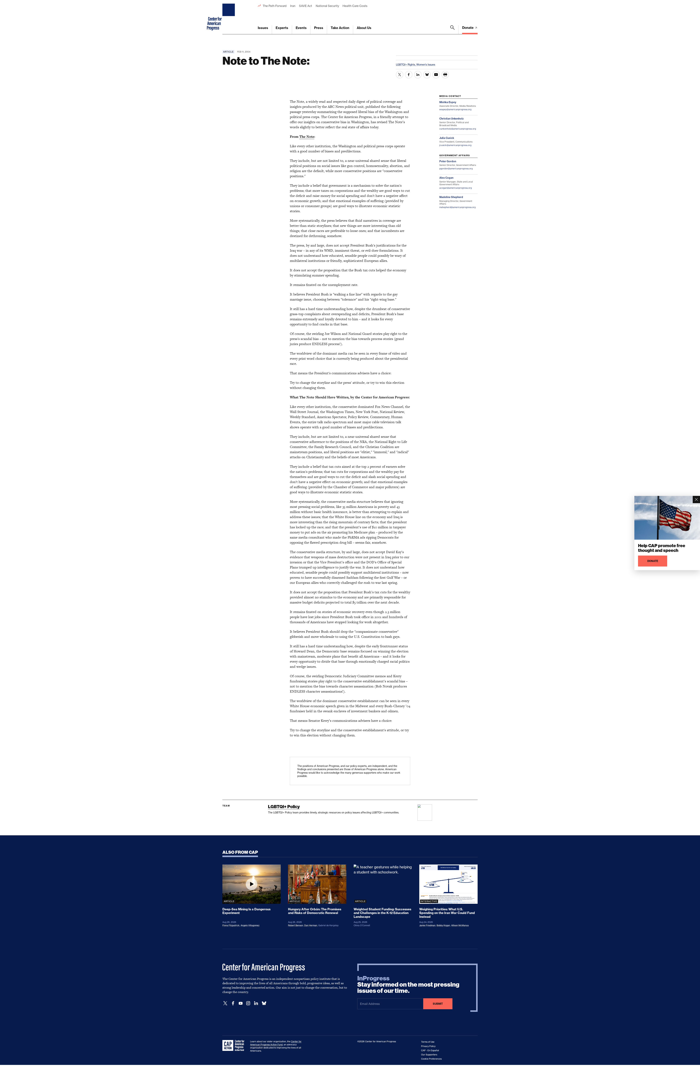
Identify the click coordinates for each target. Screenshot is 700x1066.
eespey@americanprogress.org (455, 109)
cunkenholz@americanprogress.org (457, 128)
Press (318, 28)
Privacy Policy (428, 1046)
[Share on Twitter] (399, 74)
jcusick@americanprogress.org (455, 145)
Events (301, 28)
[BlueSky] (264, 1003)
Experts (282, 28)
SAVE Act (305, 6)
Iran (292, 6)
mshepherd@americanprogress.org (457, 207)
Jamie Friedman (427, 925)
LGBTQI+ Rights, (406, 64)
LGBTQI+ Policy (284, 806)
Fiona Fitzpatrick (231, 925)
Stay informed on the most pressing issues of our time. (408, 984)
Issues (263, 28)
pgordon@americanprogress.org (456, 168)
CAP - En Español (430, 1050)
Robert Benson (295, 925)
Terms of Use (427, 1041)
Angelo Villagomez (250, 925)
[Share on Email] (436, 74)
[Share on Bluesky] (427, 74)
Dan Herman (310, 925)
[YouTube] (241, 1003)
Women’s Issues (425, 64)
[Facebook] (233, 1003)
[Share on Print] (445, 74)
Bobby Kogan (443, 925)
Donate (468, 28)
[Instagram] (248, 1003)
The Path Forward (275, 6)
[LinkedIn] (256, 1003)
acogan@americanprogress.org (455, 188)
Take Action (340, 28)
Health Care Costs (355, 6)
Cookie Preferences (431, 1058)
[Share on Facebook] (408, 74)
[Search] (452, 29)
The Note (306, 136)
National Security (327, 6)
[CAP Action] (234, 1045)
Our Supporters (429, 1054)
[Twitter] (225, 1003)
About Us (364, 28)
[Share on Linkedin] (417, 74)
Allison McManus (460, 925)
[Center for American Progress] (229, 17)
